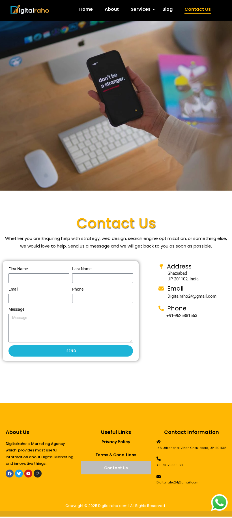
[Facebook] (10, 474)
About (112, 9)
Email (13, 289)
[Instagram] (38, 474)
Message (16, 309)
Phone (77, 289)
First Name (18, 269)
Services (141, 9)
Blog (167, 9)
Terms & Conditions (115, 455)
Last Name (81, 269)
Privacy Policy (116, 442)
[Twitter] (19, 474)
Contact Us (197, 9)
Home (86, 9)
